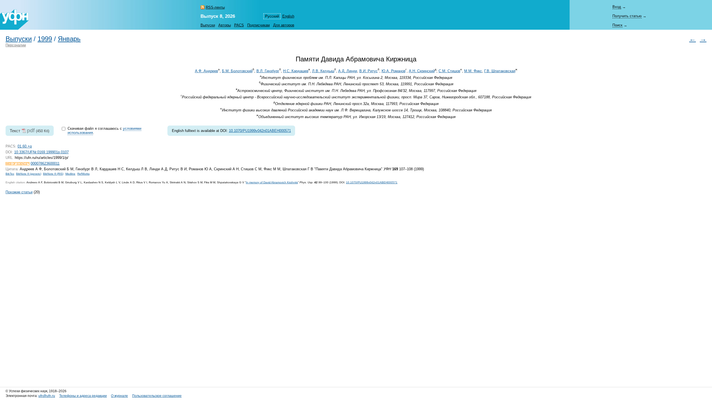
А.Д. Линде (347, 71)
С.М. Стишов (449, 71)
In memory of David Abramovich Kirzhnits (272, 182)
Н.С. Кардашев (295, 71)
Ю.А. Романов (394, 71)
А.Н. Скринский (422, 71)
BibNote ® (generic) (28, 173)
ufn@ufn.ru (46, 396)
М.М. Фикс (473, 71)
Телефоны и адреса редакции (83, 396)
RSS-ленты (215, 7)
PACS (239, 25)
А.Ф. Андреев (206, 71)
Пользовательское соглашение (157, 396)
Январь (69, 38)
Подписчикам (258, 25)
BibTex (10, 173)
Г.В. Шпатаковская (499, 71)
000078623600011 (45, 163)
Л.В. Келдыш (323, 71)
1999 (45, 38)
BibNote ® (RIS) (53, 173)
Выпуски (208, 25)
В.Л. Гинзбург (267, 71)
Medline (70, 173)
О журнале (119, 396)
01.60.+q (25, 146)
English (288, 16)
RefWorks (83, 173)
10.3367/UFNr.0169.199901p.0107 (41, 152)
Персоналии (16, 45)
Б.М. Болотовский (237, 71)
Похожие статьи (19, 192)
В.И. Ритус (368, 71)
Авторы (224, 25)
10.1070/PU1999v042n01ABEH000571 (260, 131)
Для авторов (283, 25)
